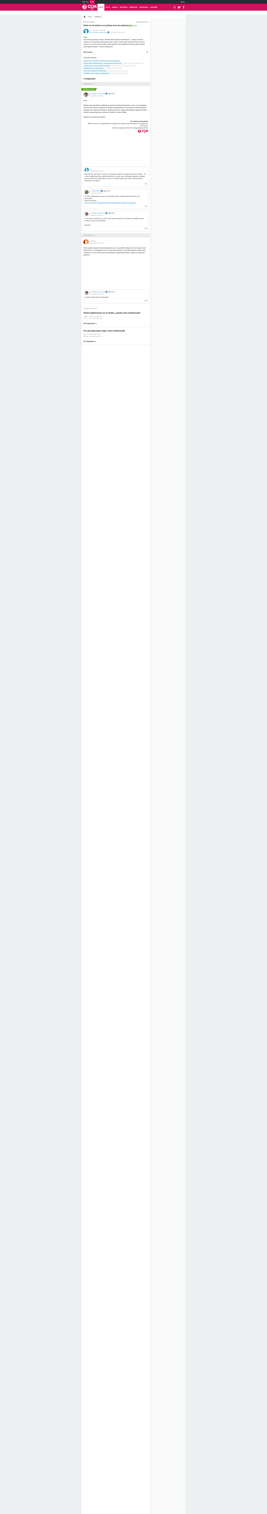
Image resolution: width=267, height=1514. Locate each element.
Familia (115, 7)
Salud (92, 2)
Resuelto (134, 25)
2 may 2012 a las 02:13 (96, 215)
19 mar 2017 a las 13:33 (117, 32)
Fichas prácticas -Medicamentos (123, 66)
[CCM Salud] (89, 7)
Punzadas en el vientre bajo (93, 68)
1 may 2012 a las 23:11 (96, 193)
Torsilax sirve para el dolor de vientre (96, 66)
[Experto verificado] (108, 32)
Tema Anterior (89, 22)
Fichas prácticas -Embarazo (133, 63)
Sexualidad (143, 7)
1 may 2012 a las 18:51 (96, 96)
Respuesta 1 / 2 (88, 84)
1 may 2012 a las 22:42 (96, 171)
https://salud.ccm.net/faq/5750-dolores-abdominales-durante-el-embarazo (110, 203)
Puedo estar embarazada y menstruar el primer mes (102, 63)
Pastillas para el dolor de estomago (96, 73)
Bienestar (133, 7)
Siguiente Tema (141, 22)
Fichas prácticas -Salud (113, 68)
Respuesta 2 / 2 (88, 235)
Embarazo (98, 17)
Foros (101, 7)
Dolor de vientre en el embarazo (95, 71)
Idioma (183, 2)
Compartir (89, 52)
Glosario (153, 7)
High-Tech (85, 2)
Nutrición (123, 7)
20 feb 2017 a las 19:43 (96, 243)
